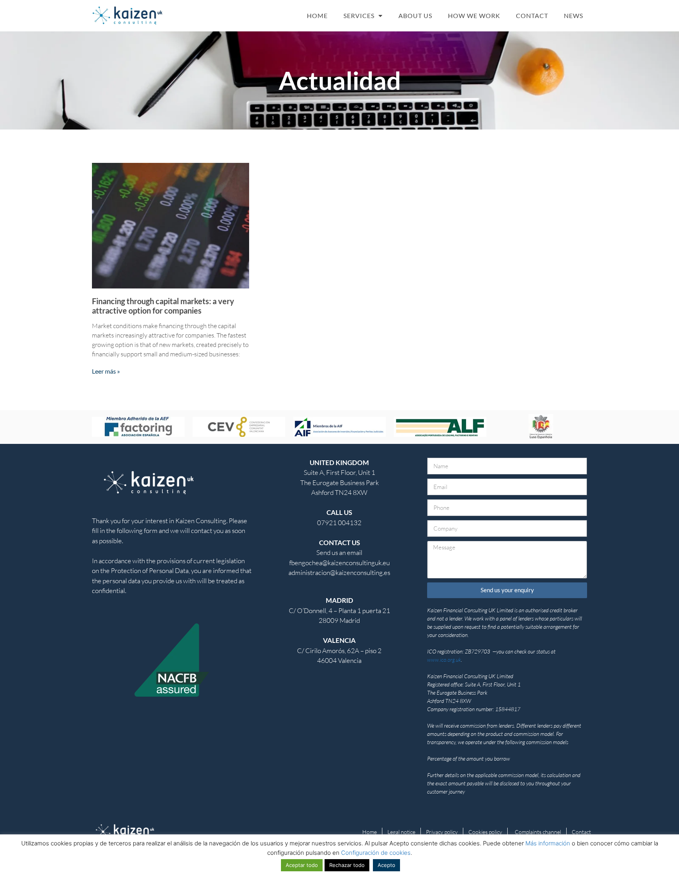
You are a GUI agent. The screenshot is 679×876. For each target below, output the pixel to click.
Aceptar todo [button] (302, 865)
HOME (317, 15)
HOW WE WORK (474, 15)
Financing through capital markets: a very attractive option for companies (163, 305)
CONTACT (532, 15)
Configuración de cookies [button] (376, 852)
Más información (547, 843)
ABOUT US (415, 15)
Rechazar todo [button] (347, 865)
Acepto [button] (386, 865)
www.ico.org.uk (444, 659)
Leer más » (106, 371)
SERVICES (358, 15)
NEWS (573, 15)
